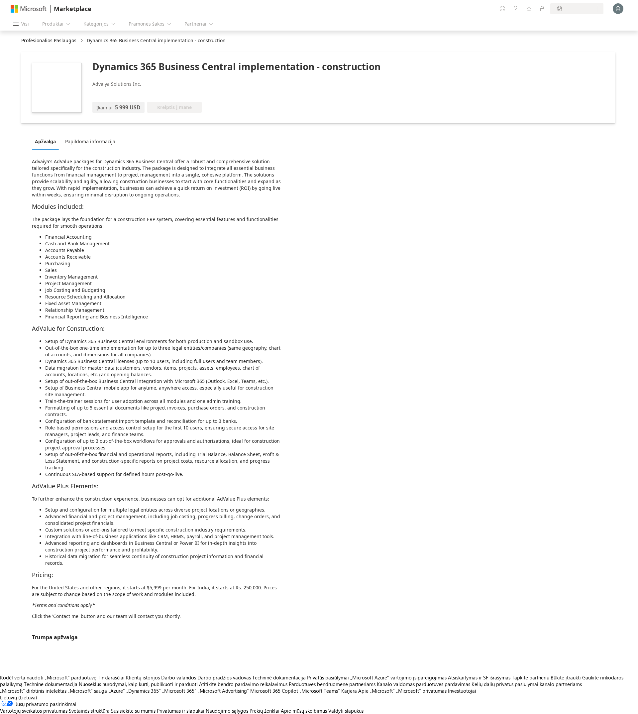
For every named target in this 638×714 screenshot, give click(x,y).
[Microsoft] (29, 9)
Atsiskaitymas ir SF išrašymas (479, 677)
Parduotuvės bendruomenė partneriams (332, 684)
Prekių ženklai (264, 710)
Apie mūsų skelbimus (304, 710)
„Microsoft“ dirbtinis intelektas (33, 690)
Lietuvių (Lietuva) (18, 697)
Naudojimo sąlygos (227, 710)
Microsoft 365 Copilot (274, 690)
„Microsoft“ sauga (87, 690)
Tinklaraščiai (111, 677)
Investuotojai (462, 690)
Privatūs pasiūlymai (328, 677)
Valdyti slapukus (346, 710)
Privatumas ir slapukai (180, 710)
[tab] (47, 141)
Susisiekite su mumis (133, 710)
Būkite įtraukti (566, 677)
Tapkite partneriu (530, 677)
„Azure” (116, 690)
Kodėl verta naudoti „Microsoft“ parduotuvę (48, 677)
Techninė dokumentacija (279, 677)
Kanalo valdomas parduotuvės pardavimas (423, 684)
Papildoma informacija (90, 141)
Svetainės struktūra (89, 710)
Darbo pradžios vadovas (224, 677)
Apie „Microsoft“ (376, 690)
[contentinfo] (82, 40)
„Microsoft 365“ (179, 690)
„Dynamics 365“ (143, 690)
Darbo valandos (178, 677)
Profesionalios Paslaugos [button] (48, 40)
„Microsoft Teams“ (319, 690)
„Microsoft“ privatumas (421, 690)
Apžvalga (45, 141)
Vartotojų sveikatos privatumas (33, 710)
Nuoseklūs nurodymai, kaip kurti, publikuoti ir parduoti (138, 684)
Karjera (349, 690)
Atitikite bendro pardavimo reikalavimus (243, 684)
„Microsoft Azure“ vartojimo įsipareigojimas (399, 677)
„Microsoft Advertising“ (223, 690)
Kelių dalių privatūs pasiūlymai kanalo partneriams (527, 684)
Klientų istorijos (143, 677)
